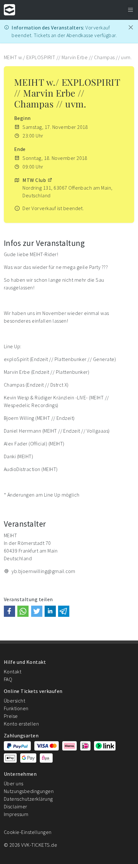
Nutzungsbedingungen (29, 791)
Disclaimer (15, 806)
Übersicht (14, 700)
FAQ (8, 679)
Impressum (16, 814)
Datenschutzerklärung (28, 799)
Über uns (13, 783)
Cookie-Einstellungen (28, 832)
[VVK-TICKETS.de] (9, 10)
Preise (11, 716)
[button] (9, 611)
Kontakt (12, 671)
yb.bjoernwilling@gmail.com (43, 571)
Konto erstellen (21, 723)
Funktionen (16, 708)
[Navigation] (130, 10)
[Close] (130, 27)
